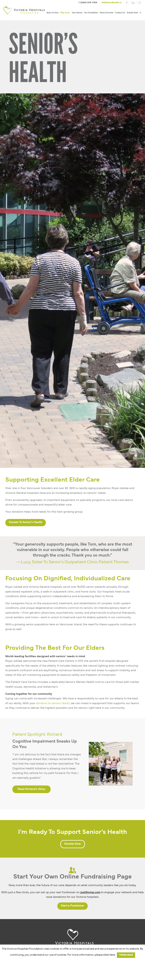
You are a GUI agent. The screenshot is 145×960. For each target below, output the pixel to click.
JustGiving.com (90, 892)
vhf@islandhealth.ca (111, 3)
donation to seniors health (53, 703)
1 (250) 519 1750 (88, 3)
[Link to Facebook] (126, 2)
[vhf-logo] (24, 12)
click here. (109, 955)
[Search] (140, 12)
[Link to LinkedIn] (133, 2)
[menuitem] (52, 12)
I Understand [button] (126, 955)
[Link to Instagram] (139, 2)
